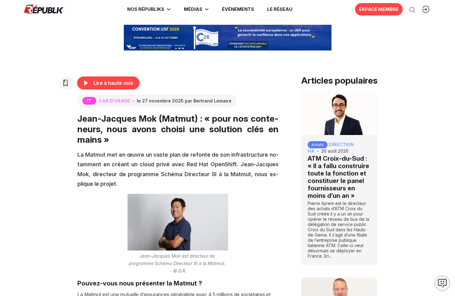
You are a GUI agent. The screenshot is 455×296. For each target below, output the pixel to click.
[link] (149, 9)
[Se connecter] (425, 9)
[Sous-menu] (169, 9)
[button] (238, 9)
